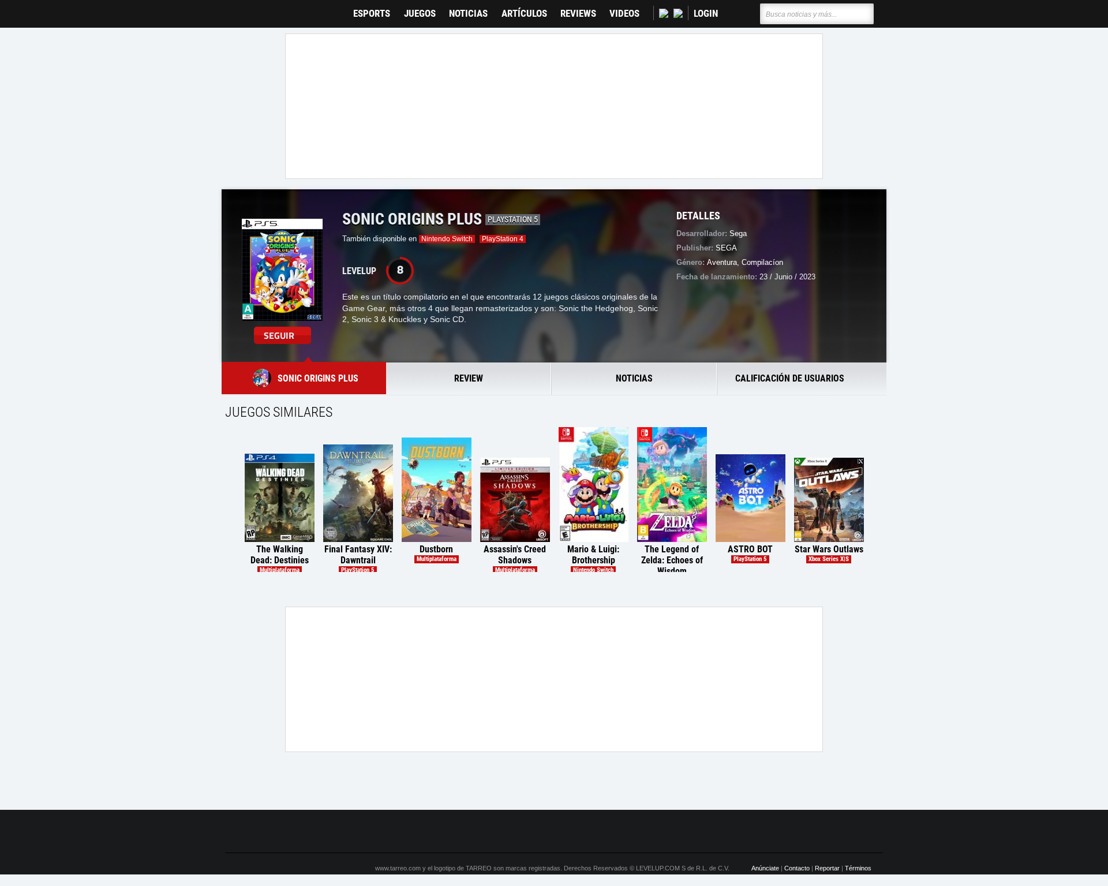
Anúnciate (765, 868)
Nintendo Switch (447, 239)
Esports (371, 13)
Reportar (827, 868)
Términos (858, 868)
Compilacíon (762, 262)
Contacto (797, 868)
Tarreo (241, 8)
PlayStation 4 (502, 239)
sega (738, 233)
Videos (624, 13)
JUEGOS (420, 13)
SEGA (726, 248)
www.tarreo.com (398, 868)
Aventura (722, 262)
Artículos (524, 13)
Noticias (468, 13)
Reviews (578, 13)
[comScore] (685, 832)
